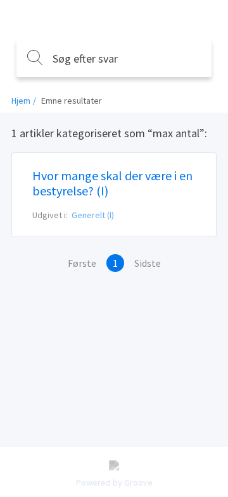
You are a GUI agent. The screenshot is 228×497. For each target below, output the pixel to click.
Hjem (20, 100)
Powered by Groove (114, 482)
